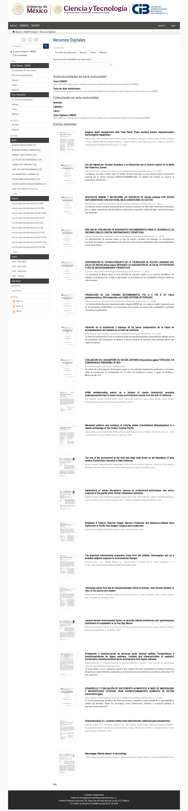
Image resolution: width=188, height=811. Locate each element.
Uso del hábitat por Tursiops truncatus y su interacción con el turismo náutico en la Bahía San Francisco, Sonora (129, 166)
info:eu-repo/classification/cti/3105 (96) (28, 247)
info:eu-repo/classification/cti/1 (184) (27, 228)
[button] (162, 25)
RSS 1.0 (19, 301)
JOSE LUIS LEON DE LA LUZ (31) (25, 189)
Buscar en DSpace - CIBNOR (24, 51)
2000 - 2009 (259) (19, 271)
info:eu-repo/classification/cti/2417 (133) (29, 237)
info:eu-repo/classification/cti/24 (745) (28, 208)
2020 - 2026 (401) (19, 261)
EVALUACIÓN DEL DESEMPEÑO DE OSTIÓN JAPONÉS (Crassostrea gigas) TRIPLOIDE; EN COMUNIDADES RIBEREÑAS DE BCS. (129, 361)
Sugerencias (98, 795)
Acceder (15, 125)
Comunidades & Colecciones (24, 70)
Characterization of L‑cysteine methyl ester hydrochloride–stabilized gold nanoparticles (127, 720)
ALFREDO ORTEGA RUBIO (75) (24, 145)
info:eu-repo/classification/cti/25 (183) (28, 232)
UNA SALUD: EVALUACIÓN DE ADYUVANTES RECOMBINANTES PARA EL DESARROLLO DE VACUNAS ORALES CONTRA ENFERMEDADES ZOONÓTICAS (129, 231)
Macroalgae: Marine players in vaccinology (105, 753)
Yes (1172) (16, 291)
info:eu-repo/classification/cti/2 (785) (27, 203)
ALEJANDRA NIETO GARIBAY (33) (25, 174)
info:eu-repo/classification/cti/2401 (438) (29, 213)
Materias (15, 90)
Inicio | (13, 25)
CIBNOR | (24, 25)
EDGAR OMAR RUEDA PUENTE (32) (26, 179)
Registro (15, 129)
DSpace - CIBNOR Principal (26, 32)
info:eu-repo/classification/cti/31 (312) (28, 218)
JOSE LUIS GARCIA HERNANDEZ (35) (27, 169)
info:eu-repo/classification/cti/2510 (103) (29, 242)
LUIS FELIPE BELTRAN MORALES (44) (27, 160)
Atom (18, 311)
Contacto (88, 795)
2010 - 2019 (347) (19, 266)
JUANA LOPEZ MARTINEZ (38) (24, 164)
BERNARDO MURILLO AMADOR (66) (26, 150)
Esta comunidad (20, 55)
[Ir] (46, 46)
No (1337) (16, 286)
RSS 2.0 (19, 306)
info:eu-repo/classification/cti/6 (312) (27, 223)
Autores (15, 80)
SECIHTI (35, 25)
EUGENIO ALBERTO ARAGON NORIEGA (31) (29, 184)
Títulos (15, 85)
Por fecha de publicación (22, 75)
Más (55, 784)
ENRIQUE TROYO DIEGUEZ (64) (24, 155)
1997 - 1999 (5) (18, 276)
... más (14, 194)
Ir (110, 65)
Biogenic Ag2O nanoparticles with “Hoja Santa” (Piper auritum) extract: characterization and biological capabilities (129, 133)
